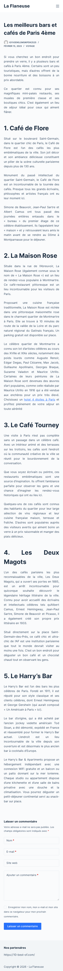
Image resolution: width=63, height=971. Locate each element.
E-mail (11, 851)
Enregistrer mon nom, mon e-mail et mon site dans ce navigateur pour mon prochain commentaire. (31, 912)
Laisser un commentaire (22, 926)
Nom (10, 840)
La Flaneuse (17, 6)
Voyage (30, 46)
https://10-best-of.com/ (19, 954)
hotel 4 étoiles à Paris (39, 399)
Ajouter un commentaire (22, 875)
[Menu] (57, 6)
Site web (11, 863)
